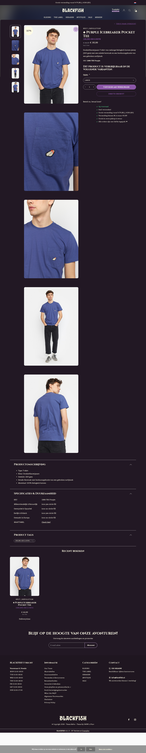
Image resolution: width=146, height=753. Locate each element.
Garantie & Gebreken (52, 684)
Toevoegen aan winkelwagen (116, 87)
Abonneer (91, 645)
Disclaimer (48, 699)
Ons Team (48, 668)
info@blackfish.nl (118, 678)
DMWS (86, 724)
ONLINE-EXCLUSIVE (24, 541)
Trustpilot (85, 731)
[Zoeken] (130, 10)
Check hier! (46, 522)
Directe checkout (116, 94)
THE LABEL (58, 17)
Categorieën (89, 662)
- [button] (85, 87)
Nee (90, 749)
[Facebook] (128, 719)
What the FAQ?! (50, 693)
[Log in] (124, 10)
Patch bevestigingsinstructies (55, 690)
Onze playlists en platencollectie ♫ (57, 687)
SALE (90, 17)
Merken (98, 17)
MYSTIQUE (81, 17)
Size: (86, 75)
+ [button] (93, 87)
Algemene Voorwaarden (53, 696)
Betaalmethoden (50, 681)
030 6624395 (116, 668)
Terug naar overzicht (126, 24)
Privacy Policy (49, 702)
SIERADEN (70, 17)
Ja (81, 749)
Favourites (75, 29)
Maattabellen (49, 671)
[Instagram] (135, 719)
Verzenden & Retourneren (54, 678)
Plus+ (92, 724)
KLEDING (47, 17)
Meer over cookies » (105, 749)
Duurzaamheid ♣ (50, 675)
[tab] (73, 464)
